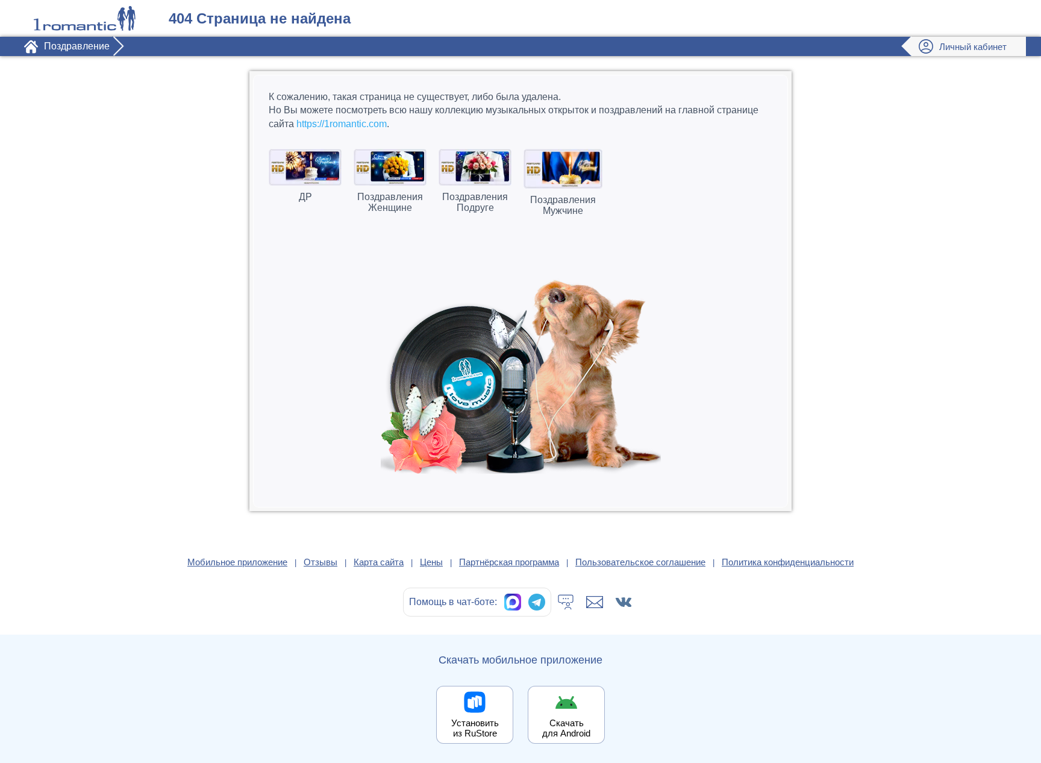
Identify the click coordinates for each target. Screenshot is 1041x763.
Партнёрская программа (509, 562)
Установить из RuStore (475, 728)
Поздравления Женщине (390, 202)
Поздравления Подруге (475, 202)
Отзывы (320, 562)
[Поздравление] (84, 18)
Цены (431, 562)
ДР (305, 197)
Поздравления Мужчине (563, 205)
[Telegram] (536, 602)
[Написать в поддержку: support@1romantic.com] (594, 602)
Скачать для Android (566, 728)
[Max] (512, 602)
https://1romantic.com (341, 124)
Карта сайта (379, 562)
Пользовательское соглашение (640, 562)
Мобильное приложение (237, 562)
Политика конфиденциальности (788, 562)
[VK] (623, 602)
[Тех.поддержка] (565, 602)
